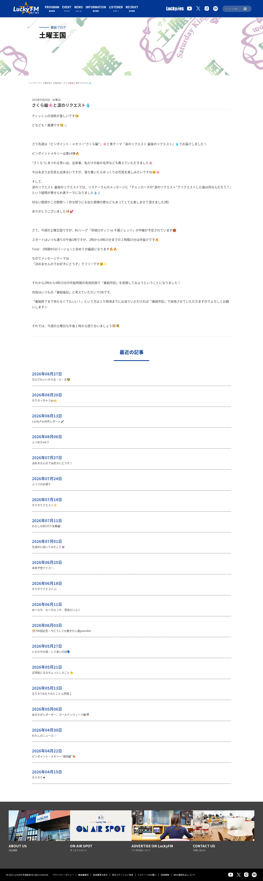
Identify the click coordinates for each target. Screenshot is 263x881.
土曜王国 (46, 82)
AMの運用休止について (184, 874)
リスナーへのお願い (147, 874)
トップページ (34, 82)
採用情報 (165, 874)
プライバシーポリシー (63, 874)
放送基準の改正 (100, 874)
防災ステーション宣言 (122, 874)
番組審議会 (83, 874)
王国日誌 (57, 82)
